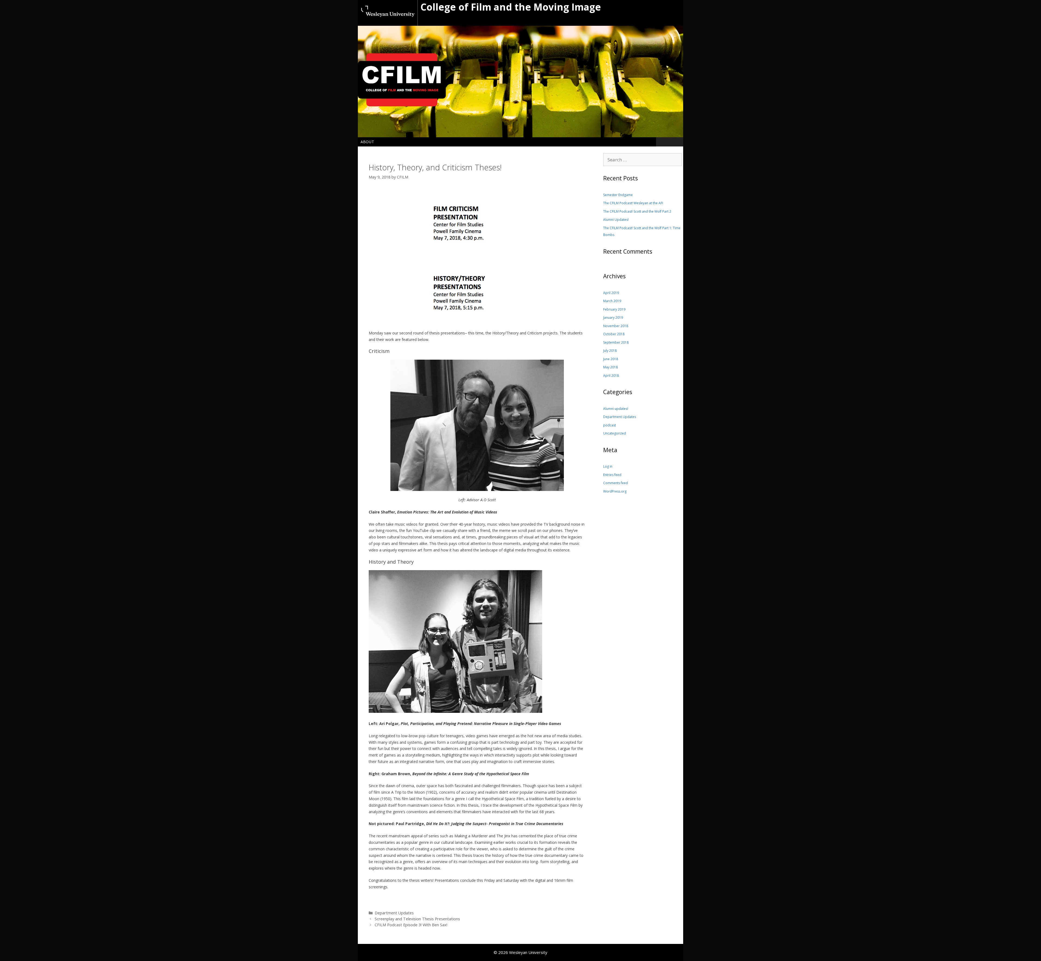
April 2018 (611, 375)
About (367, 141)
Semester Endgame (618, 195)
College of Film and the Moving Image (510, 7)
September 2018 (616, 342)
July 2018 (610, 350)
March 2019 (612, 301)
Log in (607, 466)
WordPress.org (614, 491)
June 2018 (610, 359)
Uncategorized (614, 433)
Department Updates (394, 912)
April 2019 (611, 292)
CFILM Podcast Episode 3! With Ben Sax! (411, 924)
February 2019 (614, 309)
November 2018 (615, 326)
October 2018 (614, 334)
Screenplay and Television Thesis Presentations (417, 918)
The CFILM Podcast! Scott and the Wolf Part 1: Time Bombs (641, 231)
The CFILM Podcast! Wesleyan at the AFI (633, 203)
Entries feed (612, 474)
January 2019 (613, 317)
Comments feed (615, 483)
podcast (609, 425)
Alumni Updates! (616, 219)
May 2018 (610, 367)
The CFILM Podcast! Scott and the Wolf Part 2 (637, 211)
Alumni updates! (615, 408)
